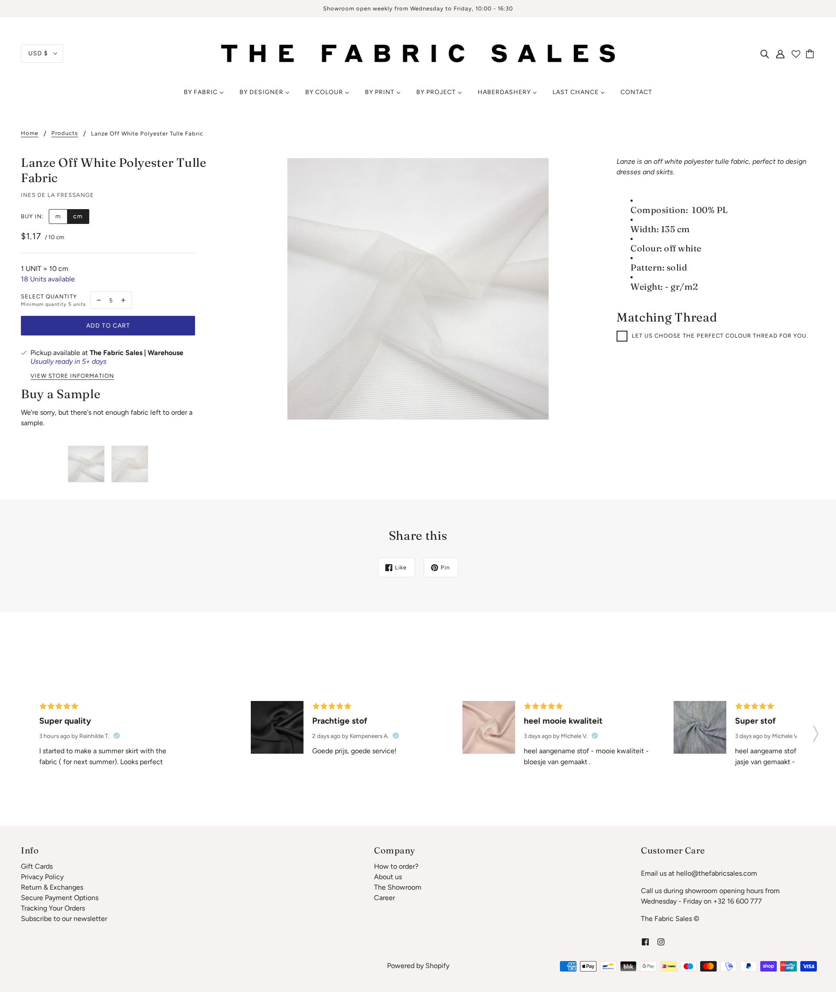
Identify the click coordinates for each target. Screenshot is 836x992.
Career (384, 898)
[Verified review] (116, 735)
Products (64, 133)
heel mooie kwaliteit (563, 721)
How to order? (396, 866)
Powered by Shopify (418, 966)
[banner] (418, 53)
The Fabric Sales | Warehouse (136, 353)
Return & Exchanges (52, 887)
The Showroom (397, 887)
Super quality (65, 721)
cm (78, 216)
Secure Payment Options (59, 898)
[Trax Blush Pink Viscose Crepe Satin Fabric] (488, 727)
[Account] (780, 53)
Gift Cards (37, 866)
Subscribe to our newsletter (64, 918)
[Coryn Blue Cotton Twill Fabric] (700, 727)
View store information (72, 376)
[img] (764, 53)
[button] (816, 731)
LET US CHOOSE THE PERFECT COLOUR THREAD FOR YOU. (720, 335)
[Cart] (811, 53)
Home (29, 133)
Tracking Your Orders (53, 908)
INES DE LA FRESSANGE (57, 195)
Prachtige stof (339, 721)
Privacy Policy (42, 877)
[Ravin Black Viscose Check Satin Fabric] (277, 727)
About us (388, 877)
